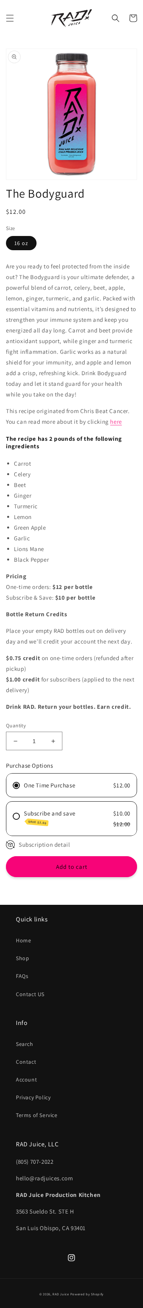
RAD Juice (60, 1294)
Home (23, 940)
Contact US (30, 994)
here (116, 421)
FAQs (22, 976)
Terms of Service (37, 1115)
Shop (22, 958)
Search (24, 1044)
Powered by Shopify (87, 1294)
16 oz (21, 243)
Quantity (16, 725)
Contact (26, 1061)
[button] (10, 18)
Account (26, 1079)
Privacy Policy (33, 1097)
